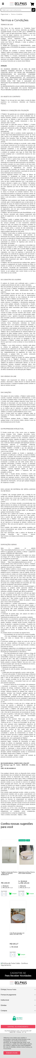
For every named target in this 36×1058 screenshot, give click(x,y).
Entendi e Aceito (11, 1053)
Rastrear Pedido (11, 989)
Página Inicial (5, 14)
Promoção (22, 840)
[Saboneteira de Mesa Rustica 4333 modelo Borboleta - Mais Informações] (27, 854)
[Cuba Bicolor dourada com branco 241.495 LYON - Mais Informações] (18, 915)
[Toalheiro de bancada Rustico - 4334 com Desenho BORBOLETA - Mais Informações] (9, 854)
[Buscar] (33, 10)
